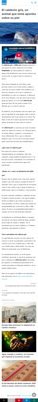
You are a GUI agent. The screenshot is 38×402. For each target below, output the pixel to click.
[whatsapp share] (34, 400)
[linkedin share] (26, 400)
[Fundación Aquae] (4, 2)
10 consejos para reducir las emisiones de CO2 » (20, 286)
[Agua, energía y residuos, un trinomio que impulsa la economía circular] (19, 341)
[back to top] (34, 395)
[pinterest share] (19, 400)
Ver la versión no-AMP (26, 395)
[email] (11, 400)
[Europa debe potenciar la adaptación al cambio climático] (19, 312)
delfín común (21, 276)
